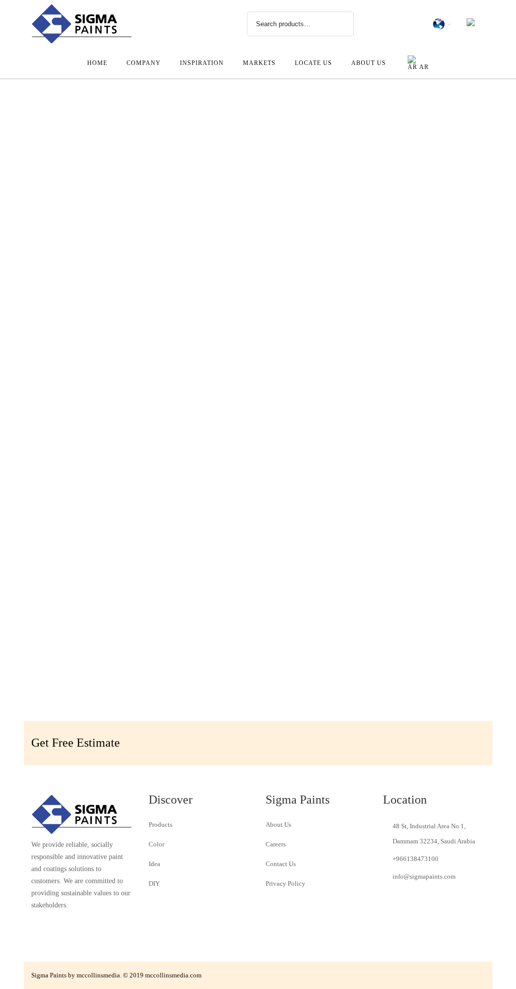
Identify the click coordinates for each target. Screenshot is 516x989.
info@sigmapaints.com (424, 876)
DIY (154, 883)
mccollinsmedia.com (173, 975)
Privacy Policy (285, 883)
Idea (154, 864)
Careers (276, 844)
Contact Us (281, 864)
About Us (278, 824)
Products (160, 824)
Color (156, 844)
